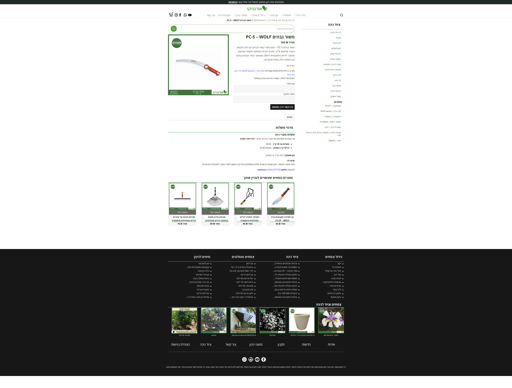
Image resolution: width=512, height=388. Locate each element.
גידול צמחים (259, 15)
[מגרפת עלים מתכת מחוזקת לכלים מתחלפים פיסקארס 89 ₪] (215, 196)
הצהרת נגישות (180, 344)
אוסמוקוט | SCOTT (333, 105)
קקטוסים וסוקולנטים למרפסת (196, 267)
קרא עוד (280, 212)
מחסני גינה (336, 85)
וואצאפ (260, 169)
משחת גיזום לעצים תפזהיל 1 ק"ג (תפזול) (280, 278)
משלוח (290, 117)
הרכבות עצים (335, 53)
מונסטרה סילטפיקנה (332, 282)
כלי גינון (238, 70)
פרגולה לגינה (335, 91)
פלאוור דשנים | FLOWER (330, 121)
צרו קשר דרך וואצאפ (282, 107)
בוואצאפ (232, 2)
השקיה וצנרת (335, 59)
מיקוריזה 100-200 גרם (287, 293)
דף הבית (291, 20)
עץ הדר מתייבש (202, 274)
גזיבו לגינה (337, 43)
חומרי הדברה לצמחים (332, 64)
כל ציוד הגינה (335, 32)
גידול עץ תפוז (203, 270)
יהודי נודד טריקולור (333, 270)
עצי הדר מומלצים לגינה (199, 282)
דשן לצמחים (336, 48)
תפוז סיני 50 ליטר (245, 285)
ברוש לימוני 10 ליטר (244, 282)
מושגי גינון (256, 344)
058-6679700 (274, 169)
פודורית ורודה (335, 285)
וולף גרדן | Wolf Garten (264, 20)
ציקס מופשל (336, 297)
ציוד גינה (300, 15)
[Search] (341, 15)
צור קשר (211, 15)
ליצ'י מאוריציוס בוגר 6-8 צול (241, 270)
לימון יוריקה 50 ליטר (244, 293)
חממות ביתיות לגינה (333, 69)
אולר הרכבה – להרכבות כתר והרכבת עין (280, 270)
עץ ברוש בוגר (203, 263)
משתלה (287, 15)
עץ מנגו (274, 15)
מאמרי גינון (241, 15)
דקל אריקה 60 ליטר (244, 278)
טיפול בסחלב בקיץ (201, 278)
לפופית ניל (336, 267)
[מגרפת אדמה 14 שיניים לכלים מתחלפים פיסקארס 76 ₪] (182, 196)
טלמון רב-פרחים (334, 293)
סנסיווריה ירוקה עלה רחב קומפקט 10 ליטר (234, 297)
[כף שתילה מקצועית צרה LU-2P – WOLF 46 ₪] (280, 196)
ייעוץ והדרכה (224, 15)
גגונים (338, 37)
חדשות (306, 344)
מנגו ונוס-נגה (247, 289)
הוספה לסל (248, 212)
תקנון (281, 344)
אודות (331, 344)
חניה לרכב (337, 75)
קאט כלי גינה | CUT (333, 127)
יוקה (339, 263)
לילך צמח (337, 289)
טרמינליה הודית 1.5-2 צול (242, 267)
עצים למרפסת (203, 285)
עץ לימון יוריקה (247, 274)
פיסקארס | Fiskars (333, 116)
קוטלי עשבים (336, 96)
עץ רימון (249, 263)
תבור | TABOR (334, 140)
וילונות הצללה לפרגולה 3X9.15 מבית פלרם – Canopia (273, 274)
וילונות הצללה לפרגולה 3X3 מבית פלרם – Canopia (275, 285)
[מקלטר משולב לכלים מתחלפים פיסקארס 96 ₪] (248, 196)
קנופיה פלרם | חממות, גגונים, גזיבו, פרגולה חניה (323, 134)
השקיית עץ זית (203, 289)
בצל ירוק (337, 274)
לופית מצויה (336, 278)
